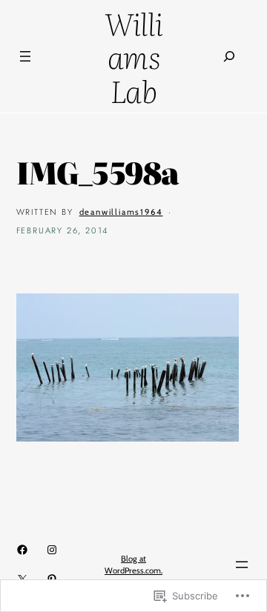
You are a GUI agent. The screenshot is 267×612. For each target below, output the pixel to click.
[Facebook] (22, 550)
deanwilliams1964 (121, 212)
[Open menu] (25, 56)
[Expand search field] (229, 57)
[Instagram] (52, 550)
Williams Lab (134, 56)
